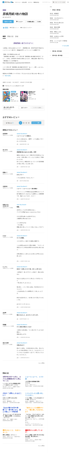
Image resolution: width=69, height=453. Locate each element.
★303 (4, 419)
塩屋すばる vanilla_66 (6, 205)
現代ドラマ (32, 384)
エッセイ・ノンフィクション (32, 423)
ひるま (4, 236)
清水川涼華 (6, 343)
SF (14, 401)
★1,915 (4, 386)
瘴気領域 (27, 438)
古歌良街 (5, 186)
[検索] (53, 2)
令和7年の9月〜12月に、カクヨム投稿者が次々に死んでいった (12, 379)
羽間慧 (4, 324)
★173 (26, 384)
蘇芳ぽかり (14, 435)
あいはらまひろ (7, 17)
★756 (4, 401)
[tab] (5, 37)
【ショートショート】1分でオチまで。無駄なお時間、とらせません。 (12, 415)
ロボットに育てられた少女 (10, 398)
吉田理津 (5, 133)
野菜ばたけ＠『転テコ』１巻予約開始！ (34, 419)
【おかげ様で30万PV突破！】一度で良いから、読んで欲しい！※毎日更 (12, 410)
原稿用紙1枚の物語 (15, 14)
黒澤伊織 (27, 383)
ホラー (9, 386)
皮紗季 (4, 312)
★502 (26, 439)
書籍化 (10, 401)
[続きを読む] (23, 62)
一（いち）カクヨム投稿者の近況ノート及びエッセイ (11, 384)
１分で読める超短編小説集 (32, 381)
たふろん (5, 267)
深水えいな (6, 399)
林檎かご (5, 172)
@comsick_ (7, 417)
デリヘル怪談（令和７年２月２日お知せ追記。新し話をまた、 (34, 435)
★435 (26, 401)
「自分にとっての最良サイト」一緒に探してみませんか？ (34, 410)
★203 (4, 436)
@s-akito (5, 150)
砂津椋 (16, 385)
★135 (26, 422)
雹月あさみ (33, 399)
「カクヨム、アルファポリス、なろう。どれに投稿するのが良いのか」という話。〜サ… (34, 415)
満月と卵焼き (6, 435)
